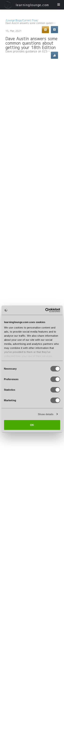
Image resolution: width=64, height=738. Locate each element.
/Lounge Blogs (13, 20)
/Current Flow (29, 20)
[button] (7, 4)
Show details (45, 414)
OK (32, 424)
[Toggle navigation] (58, 4)
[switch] (55, 379)
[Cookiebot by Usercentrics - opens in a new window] (45, 310)
